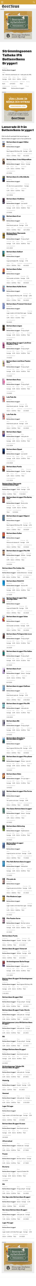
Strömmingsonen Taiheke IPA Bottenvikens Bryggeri (13, 1067)
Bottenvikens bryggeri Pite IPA (18, 703)
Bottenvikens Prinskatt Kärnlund (19, 304)
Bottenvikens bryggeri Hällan (17, 142)
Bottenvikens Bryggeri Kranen (13, 1124)
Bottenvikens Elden (14, 774)
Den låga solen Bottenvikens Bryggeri (16, 1197)
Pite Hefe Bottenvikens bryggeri (19, 862)
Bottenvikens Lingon (14, 326)
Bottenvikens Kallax (14, 269)
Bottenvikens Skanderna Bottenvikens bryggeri (16, 738)
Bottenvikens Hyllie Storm (16, 286)
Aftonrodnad (7, 1141)
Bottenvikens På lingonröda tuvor (19, 634)
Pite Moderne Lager (14, 896)
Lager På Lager (7, 1106)
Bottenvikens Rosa (14, 380)
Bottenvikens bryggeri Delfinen (18, 686)
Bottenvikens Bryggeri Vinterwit (14, 949)
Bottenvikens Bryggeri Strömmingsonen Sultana (17, 979)
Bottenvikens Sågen (14, 432)
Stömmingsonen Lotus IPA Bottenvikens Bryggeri (17, 1023)
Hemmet (5, 1093)
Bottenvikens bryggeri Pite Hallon (19, 651)
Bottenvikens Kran (14, 216)
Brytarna (5, 1167)
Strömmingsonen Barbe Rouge (18, 961)
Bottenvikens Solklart (15, 252)
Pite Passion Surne (13, 918)
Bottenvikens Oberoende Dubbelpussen (16, 233)
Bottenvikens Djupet (14, 449)
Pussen (5, 1154)
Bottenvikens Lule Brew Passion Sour (18, 361)
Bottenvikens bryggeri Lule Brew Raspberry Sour (19, 343)
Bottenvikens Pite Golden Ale (13, 568)
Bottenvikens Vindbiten (15, 199)
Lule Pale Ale (11, 397)
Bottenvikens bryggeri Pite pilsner (19, 756)
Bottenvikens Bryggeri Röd (12, 997)
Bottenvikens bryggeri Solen (17, 616)
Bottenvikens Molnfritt (15, 581)
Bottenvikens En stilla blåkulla (18, 177)
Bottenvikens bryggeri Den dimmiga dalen (17, 598)
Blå (3, 1036)
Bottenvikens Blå (13, 721)
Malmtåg (5, 1080)
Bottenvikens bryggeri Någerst (18, 516)
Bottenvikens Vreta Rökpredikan (19, 159)
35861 (4, 88)
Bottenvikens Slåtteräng (16, 826)
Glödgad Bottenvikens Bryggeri (14, 1049)
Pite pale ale (11, 879)
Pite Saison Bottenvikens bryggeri (19, 809)
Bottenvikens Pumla (14, 467)
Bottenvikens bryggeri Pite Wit (18, 551)
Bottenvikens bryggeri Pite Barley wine (19, 497)
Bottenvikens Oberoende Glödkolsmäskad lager (11, 484)
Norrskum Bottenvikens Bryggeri (14, 1210)
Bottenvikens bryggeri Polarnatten (15, 843)
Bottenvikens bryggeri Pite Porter (19, 791)
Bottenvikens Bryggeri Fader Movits (16, 1010)
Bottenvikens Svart (14, 669)
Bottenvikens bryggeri (9, 70)
